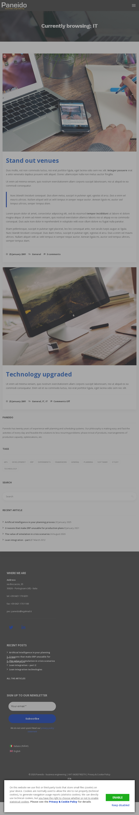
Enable (118, 797)
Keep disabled (120, 805)
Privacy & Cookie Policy (63, 801)
